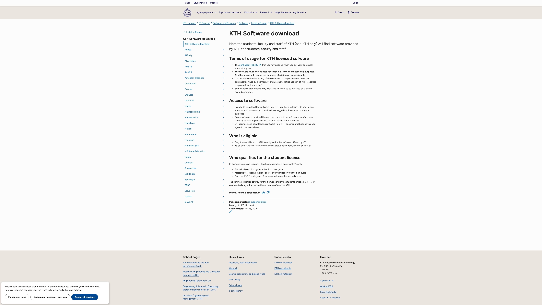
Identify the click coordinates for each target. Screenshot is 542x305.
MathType (190, 123)
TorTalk (188, 196)
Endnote (189, 94)
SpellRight (190, 179)
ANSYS (188, 66)
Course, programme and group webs (247, 274)
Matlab (188, 128)
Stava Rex (190, 190)
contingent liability (248, 65)
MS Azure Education (195, 151)
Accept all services (84, 297)
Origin (188, 157)
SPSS (187, 185)
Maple (188, 106)
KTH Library (234, 279)
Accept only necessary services (50, 297)
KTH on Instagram (283, 274)
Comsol (188, 89)
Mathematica (191, 117)
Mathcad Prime (192, 111)
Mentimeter (191, 134)
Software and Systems (224, 23)
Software (243, 23)
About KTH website (330, 297)
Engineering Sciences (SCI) (197, 280)
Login (356, 2)
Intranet (214, 2)
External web (235, 285)
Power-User (190, 168)
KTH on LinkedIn (282, 268)
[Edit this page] (230, 211)
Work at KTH (326, 286)
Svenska (355, 12)
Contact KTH (326, 280)
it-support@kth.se (257, 202)
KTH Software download (282, 23)
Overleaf (189, 162)
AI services (190, 61)
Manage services (17, 297)
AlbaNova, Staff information (243, 262)
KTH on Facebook (283, 262)
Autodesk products (194, 78)
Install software (258, 23)
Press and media (328, 292)
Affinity (188, 55)
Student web (200, 2)
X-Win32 (189, 202)
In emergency (235, 290)
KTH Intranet (189, 23)
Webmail (233, 268)
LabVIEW (189, 100)
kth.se (187, 2)
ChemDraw (190, 83)
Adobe (188, 49)
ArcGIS (188, 72)
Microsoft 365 (192, 145)
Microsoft (189, 140)
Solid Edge (190, 174)
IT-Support (204, 23)
